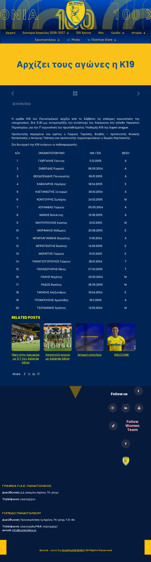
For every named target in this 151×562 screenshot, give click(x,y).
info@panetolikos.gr (24, 530)
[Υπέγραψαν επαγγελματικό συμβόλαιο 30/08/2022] (3, 547)
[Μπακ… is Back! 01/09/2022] (148, 547)
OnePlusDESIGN (73, 550)
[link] (75, 14)
